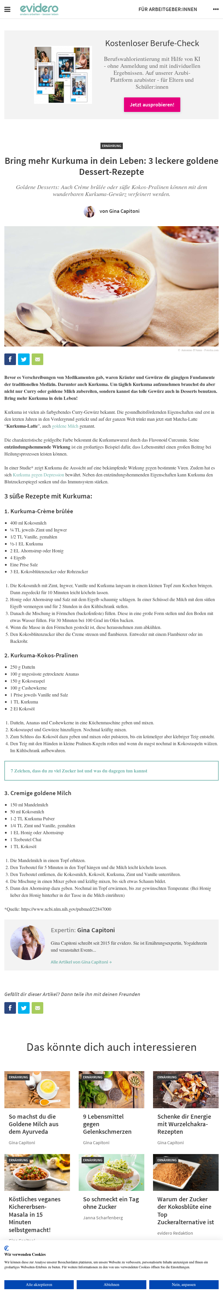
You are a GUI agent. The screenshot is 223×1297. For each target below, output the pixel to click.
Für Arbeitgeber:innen (168, 9)
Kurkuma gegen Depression (38, 474)
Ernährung (111, 146)
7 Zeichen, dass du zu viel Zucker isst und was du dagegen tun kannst (79, 770)
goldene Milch (65, 426)
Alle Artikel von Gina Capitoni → (81, 962)
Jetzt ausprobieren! (152, 104)
